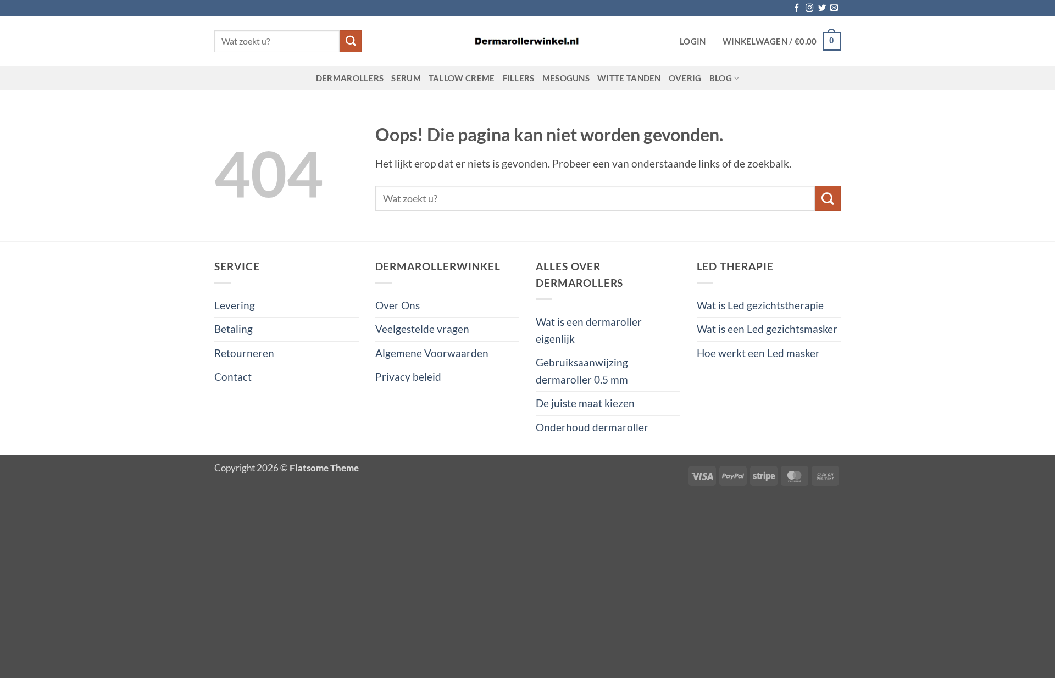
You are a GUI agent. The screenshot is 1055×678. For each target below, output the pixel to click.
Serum (406, 78)
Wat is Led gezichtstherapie (760, 305)
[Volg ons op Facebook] (797, 8)
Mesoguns (566, 78)
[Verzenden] (351, 41)
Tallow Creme (462, 78)
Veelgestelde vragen (422, 329)
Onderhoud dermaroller (592, 427)
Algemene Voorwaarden (431, 353)
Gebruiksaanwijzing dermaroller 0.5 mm (582, 370)
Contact (233, 376)
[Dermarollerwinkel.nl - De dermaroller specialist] (527, 41)
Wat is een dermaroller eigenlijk (589, 329)
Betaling (233, 329)
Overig (685, 78)
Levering (234, 305)
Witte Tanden (629, 78)
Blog (720, 78)
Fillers (519, 78)
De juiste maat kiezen (585, 403)
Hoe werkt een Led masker (758, 353)
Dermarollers (350, 78)
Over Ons (397, 305)
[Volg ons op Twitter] (822, 8)
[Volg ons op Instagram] (809, 8)
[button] (693, 41)
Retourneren (244, 353)
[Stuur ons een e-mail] (834, 8)
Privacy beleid (408, 376)
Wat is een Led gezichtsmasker (767, 329)
